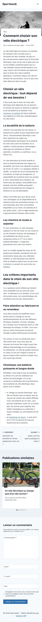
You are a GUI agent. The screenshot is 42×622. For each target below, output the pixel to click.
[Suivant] (36, 485)
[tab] (16, 510)
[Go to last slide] (5, 485)
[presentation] (21, 474)
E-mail (7, 576)
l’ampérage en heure (17, 417)
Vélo (5, 32)
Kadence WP (21, 616)
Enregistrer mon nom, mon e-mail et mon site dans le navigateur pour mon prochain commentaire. (22, 594)
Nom (6, 567)
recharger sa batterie (12, 113)
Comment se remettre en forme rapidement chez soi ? (10, 438)
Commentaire (10, 538)
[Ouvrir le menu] (38, 4)
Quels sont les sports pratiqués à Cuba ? (32, 436)
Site (5, 586)
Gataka (6, 267)
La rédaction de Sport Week (15, 45)
